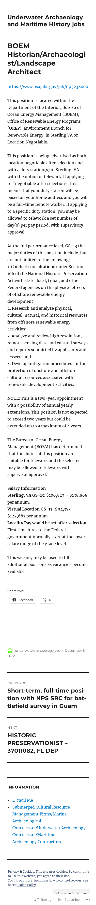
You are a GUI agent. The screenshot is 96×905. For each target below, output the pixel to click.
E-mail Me (22, 800)
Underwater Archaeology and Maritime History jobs (45, 21)
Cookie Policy (26, 885)
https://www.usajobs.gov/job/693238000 (47, 86)
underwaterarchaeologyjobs (37, 650)
